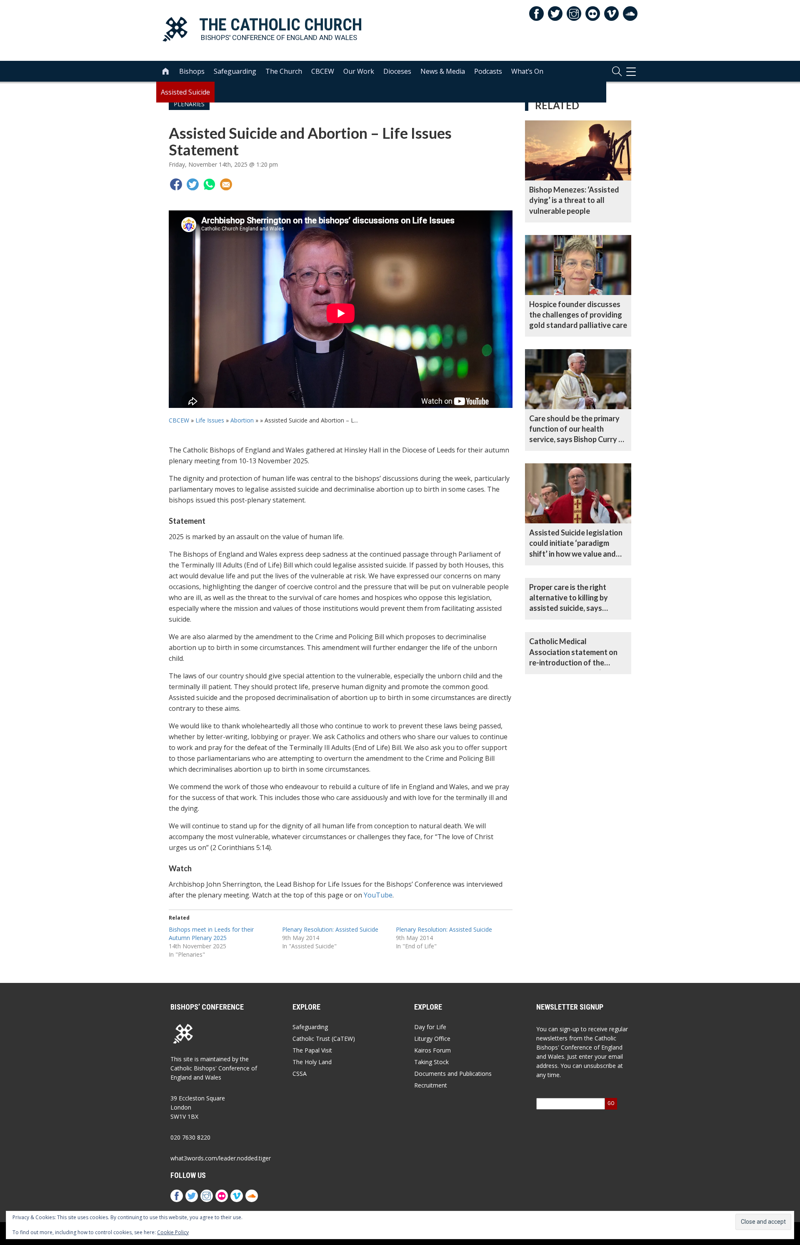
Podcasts (488, 71)
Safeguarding (235, 71)
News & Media (442, 71)
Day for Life (430, 1027)
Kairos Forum (432, 1050)
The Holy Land (312, 1062)
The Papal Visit (312, 1050)
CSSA (299, 1074)
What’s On (527, 71)
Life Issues (209, 420)
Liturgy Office (432, 1038)
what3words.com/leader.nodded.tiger (220, 1158)
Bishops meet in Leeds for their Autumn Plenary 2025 (211, 933)
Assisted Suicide (185, 92)
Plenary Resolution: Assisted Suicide (330, 929)
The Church (283, 71)
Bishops (192, 71)
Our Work (358, 71)
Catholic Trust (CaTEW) (323, 1038)
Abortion (242, 420)
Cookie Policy (173, 1232)
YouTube (378, 895)
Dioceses (397, 71)
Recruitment (430, 1085)
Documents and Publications (453, 1074)
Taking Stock (431, 1062)
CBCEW (322, 71)
